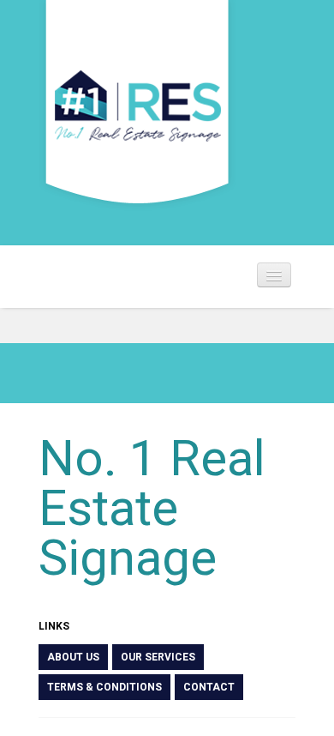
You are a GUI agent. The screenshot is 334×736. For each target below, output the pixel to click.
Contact (209, 687)
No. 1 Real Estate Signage (152, 508)
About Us (73, 657)
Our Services (158, 657)
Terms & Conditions (104, 687)
